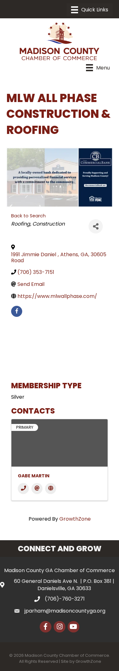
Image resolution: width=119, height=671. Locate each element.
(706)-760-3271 (65, 598)
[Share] (96, 226)
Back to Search (28, 216)
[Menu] (90, 9)
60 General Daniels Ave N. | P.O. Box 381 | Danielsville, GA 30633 (64, 584)
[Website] (50, 488)
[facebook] (16, 311)
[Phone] (23, 488)
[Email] (37, 488)
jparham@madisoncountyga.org (64, 610)
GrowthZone (75, 519)
